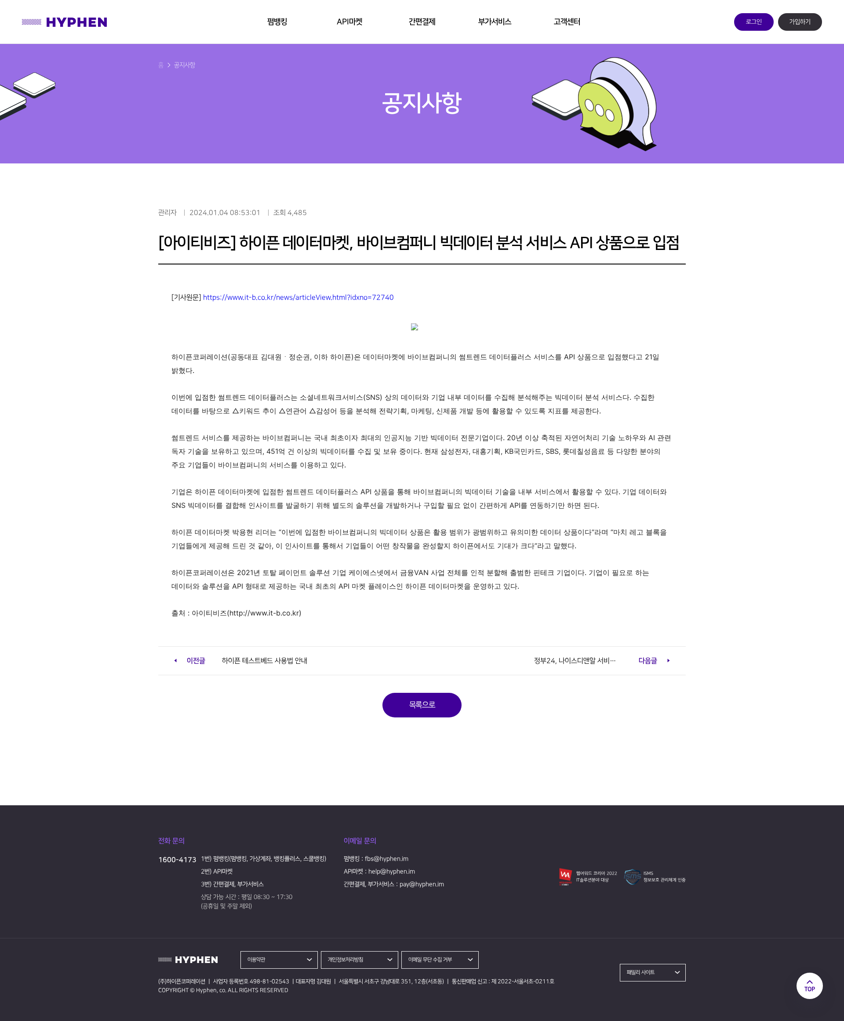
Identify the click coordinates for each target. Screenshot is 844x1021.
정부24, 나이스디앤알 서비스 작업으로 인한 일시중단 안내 (602, 661)
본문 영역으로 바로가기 (28, 5)
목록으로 (422, 705)
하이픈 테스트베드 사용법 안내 (247, 661)
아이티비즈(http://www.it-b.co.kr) (247, 612)
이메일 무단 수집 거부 (430, 960)
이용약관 (256, 960)
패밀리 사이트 (641, 972)
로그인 (754, 21)
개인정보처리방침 (345, 960)
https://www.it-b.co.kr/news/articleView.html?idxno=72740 (298, 297)
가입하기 (800, 21)
